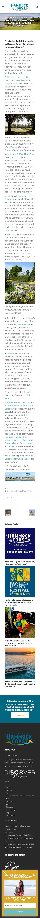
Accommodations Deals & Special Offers (20, 796)
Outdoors (9, 801)
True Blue (11, 353)
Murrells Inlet (11, 440)
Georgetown (26, 443)
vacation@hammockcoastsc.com (19, 766)
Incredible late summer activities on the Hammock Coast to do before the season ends (20, 684)
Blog (7, 813)
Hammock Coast (17, 402)
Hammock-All (14, 491)
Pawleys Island (12, 443)
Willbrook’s (11, 234)
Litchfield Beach (26, 440)
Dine (7, 799)
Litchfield (23, 491)
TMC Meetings (11, 815)
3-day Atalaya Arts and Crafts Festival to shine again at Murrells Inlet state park (19, 643)
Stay (7, 793)
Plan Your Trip (10, 810)
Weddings (9, 807)
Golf (8, 491)
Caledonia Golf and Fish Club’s (20, 154)
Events (8, 787)
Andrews (13, 446)
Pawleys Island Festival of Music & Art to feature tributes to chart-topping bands (19, 602)
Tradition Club (23, 324)
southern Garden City (16, 437)
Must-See (9, 790)
